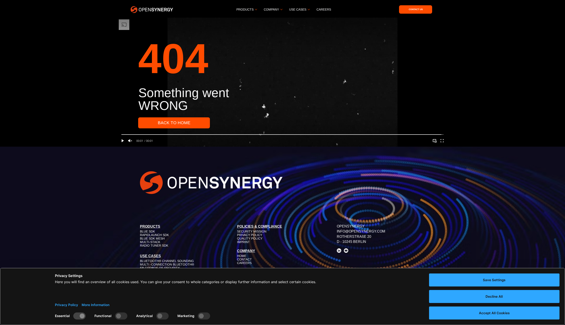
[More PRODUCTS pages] (256, 9)
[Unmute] (130, 141)
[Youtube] (346, 250)
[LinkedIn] (339, 250)
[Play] (123, 141)
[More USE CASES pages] (309, 9)
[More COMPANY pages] (281, 9)
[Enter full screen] (442, 141)
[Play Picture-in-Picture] (434, 141)
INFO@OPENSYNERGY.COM (361, 231)
